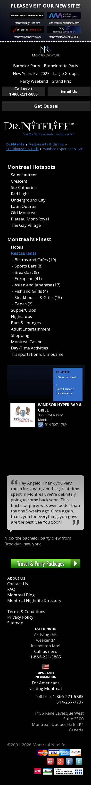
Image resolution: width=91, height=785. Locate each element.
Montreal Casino (26, 341)
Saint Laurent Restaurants (65, 391)
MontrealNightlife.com (27, 22)
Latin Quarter (24, 206)
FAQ (11, 589)
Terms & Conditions (26, 611)
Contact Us (17, 583)
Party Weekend (34, 81)
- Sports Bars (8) (27, 266)
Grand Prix (61, 81)
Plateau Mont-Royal (30, 219)
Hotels (17, 247)
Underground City (28, 200)
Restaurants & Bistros (46, 144)
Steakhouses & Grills (22, 148)
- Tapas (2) (22, 304)
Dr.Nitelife (15, 144)
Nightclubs (21, 316)
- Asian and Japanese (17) (36, 285)
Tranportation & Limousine (37, 354)
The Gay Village (26, 225)
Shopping (20, 335)
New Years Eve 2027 (31, 73)
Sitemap (15, 622)
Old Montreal (24, 212)
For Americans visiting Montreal (45, 685)
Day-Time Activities (29, 348)
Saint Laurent (24, 175)
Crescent (19, 181)
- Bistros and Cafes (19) (34, 259)
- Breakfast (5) (25, 272)
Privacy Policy (20, 617)
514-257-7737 (70, 702)
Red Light (20, 193)
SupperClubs (23, 310)
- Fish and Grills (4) (30, 291)
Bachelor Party (26, 65)
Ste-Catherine (24, 187)
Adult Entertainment (30, 329)
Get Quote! (46, 106)
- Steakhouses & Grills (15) (37, 297)
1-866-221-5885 (68, 696)
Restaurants (23, 253)
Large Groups (65, 73)
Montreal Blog (21, 595)
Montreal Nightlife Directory (34, 600)
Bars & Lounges (26, 322)
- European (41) (27, 278)
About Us (16, 578)
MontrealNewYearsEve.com (64, 37)
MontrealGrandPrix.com (27, 37)
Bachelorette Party (61, 65)
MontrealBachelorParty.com (64, 22)
